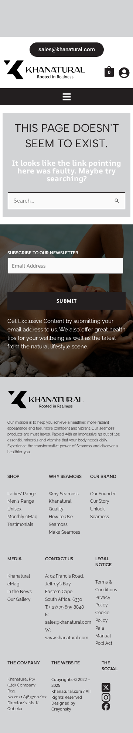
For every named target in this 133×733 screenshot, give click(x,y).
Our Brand (103, 476)
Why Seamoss (65, 476)
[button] (66, 97)
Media (14, 558)
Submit (67, 300)
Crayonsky (61, 709)
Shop (13, 476)
